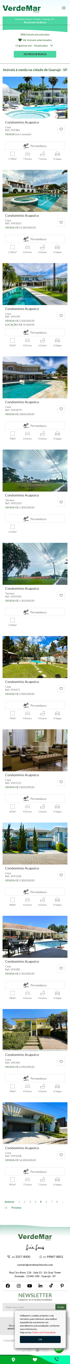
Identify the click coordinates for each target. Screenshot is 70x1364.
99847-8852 (53, 1256)
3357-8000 (21, 1256)
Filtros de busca (35, 54)
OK (40, 1339)
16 (5, 1207)
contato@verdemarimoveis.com (35, 1264)
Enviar (61, 1307)
